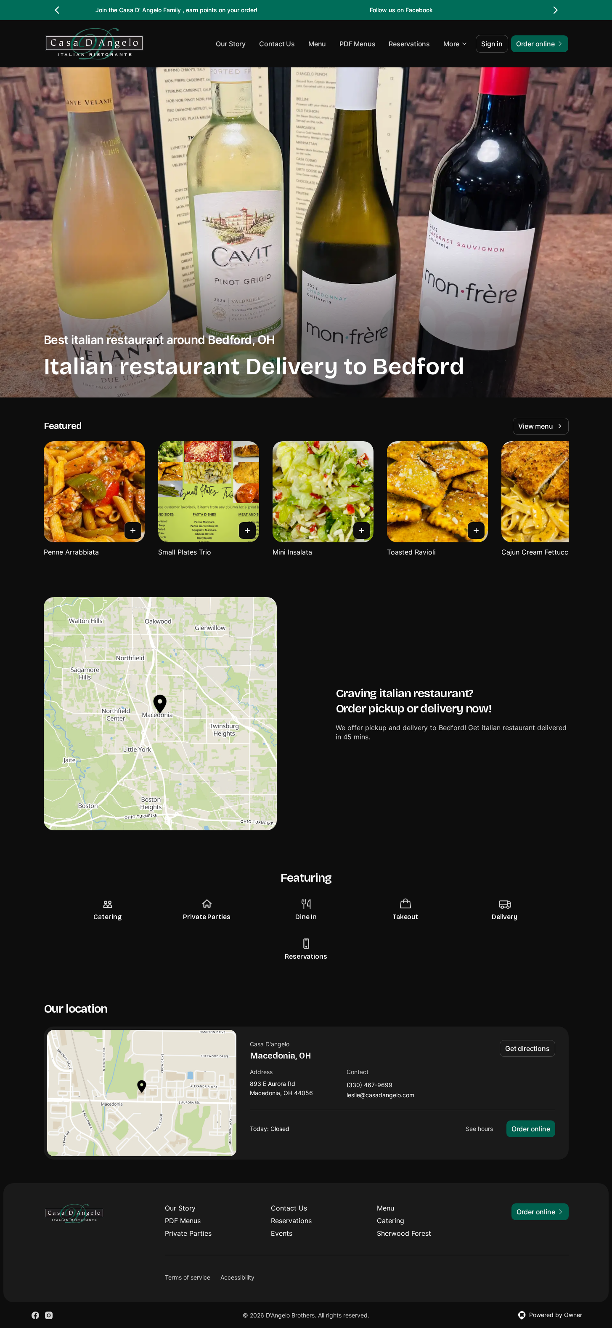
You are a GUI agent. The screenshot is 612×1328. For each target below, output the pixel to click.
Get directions (527, 1048)
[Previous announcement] (57, 10)
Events (281, 1233)
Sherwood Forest (404, 1233)
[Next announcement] (555, 10)
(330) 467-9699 (369, 1085)
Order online (530, 1129)
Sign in (492, 44)
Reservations (409, 44)
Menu (317, 44)
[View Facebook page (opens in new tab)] (35, 1315)
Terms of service (187, 1277)
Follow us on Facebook (401, 9)
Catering (390, 1220)
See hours (479, 1128)
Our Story (231, 44)
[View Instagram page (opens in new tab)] (49, 1315)
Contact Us (277, 44)
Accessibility (237, 1277)
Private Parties (188, 1233)
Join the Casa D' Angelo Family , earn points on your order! (176, 9)
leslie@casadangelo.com (380, 1095)
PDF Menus (357, 44)
